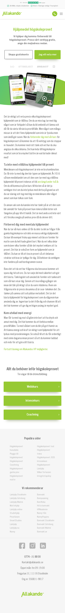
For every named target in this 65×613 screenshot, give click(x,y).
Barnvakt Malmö (44, 528)
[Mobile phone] (54, 13)
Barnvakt (41, 495)
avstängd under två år (48, 181)
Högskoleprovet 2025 (46, 457)
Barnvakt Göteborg (45, 524)
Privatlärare (15, 517)
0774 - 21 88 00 (32, 556)
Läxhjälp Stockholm (18, 495)
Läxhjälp (40, 469)
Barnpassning (42, 498)
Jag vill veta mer (48, 54)
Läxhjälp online (16, 509)
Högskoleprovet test (45, 446)
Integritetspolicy (44, 476)
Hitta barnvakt (43, 506)
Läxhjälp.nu (14, 528)
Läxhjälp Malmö (16, 502)
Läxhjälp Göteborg (17, 498)
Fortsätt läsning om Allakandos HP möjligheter (25, 349)
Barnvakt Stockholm (45, 520)
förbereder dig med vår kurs (43, 137)
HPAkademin (42, 509)
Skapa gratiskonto (18, 54)
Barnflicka (41, 502)
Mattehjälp (14, 506)
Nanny (12, 532)
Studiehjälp (15, 513)
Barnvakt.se (42, 532)
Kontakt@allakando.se (32, 562)
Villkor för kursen (44, 472)
